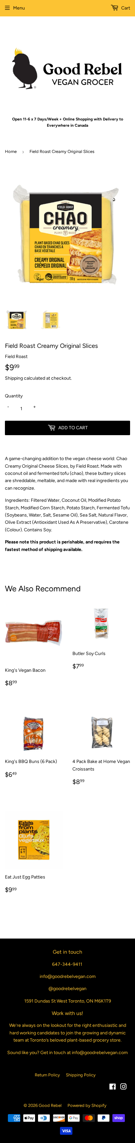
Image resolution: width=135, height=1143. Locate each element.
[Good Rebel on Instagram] (123, 1087)
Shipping (14, 378)
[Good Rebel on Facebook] (112, 1087)
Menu (19, 8)
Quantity (14, 396)
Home (11, 151)
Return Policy (47, 1074)
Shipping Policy (81, 1074)
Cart (125, 8)
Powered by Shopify (87, 1105)
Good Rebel (50, 1105)
